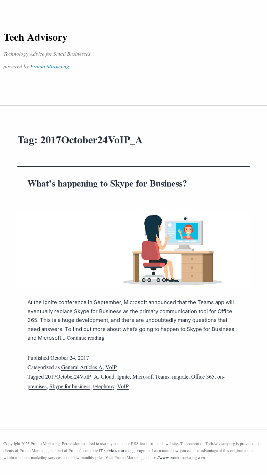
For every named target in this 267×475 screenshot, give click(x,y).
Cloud (107, 376)
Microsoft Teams (150, 376)
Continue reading (85, 337)
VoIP (111, 367)
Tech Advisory (35, 36)
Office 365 (203, 376)
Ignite (123, 376)
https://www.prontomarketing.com (176, 457)
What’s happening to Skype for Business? (107, 183)
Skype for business (69, 386)
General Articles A (82, 367)
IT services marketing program (124, 450)
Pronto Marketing (49, 66)
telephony (103, 386)
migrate (180, 376)
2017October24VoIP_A (71, 376)
